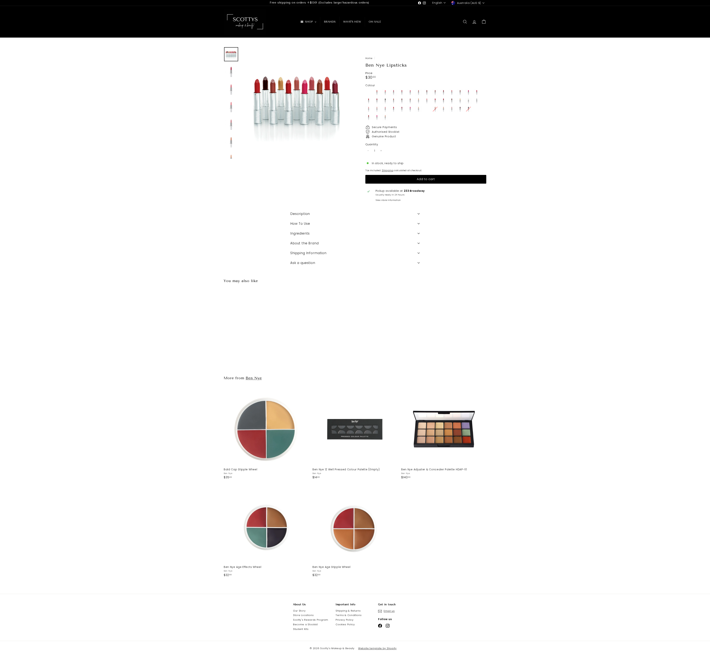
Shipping (387, 170)
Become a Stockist (305, 624)
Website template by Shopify (377, 648)
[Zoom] (297, 102)
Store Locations (303, 615)
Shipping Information (308, 253)
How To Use (300, 223)
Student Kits (300, 629)
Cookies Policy (345, 624)
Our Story (299, 611)
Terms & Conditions (349, 615)
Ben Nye (254, 378)
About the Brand (304, 243)
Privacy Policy (345, 620)
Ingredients (300, 233)
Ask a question (302, 263)
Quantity (371, 144)
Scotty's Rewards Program (310, 620)
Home (369, 58)
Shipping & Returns (348, 611)
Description (300, 214)
